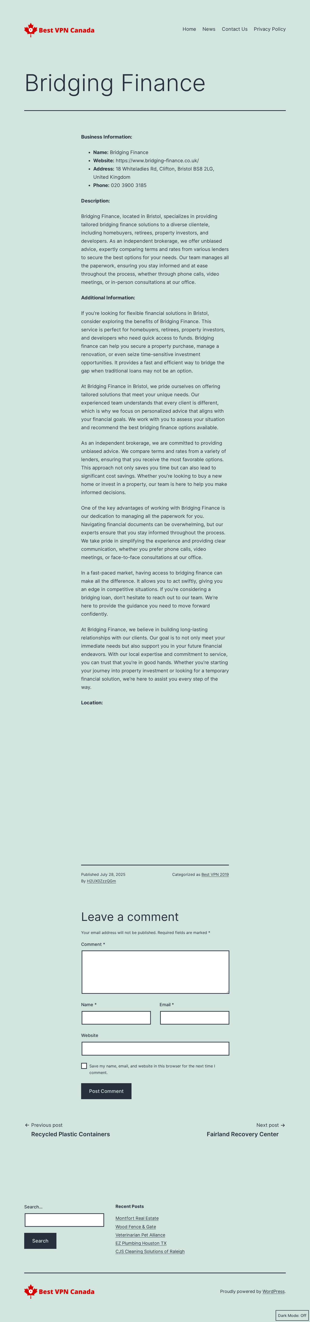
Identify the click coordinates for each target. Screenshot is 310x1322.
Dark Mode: (288, 1315)
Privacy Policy (270, 29)
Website (89, 1035)
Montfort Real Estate (137, 1218)
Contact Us (235, 29)
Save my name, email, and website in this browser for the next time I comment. (152, 1069)
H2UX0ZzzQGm (101, 881)
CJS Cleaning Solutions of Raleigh (150, 1251)
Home (189, 29)
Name (89, 1004)
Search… (33, 1206)
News (208, 29)
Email (167, 1004)
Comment (93, 944)
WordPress (274, 1291)
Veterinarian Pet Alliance (140, 1234)
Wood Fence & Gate (136, 1226)
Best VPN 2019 (215, 874)
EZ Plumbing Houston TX (141, 1243)
